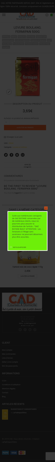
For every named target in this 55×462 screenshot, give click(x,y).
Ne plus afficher (19, 247)
